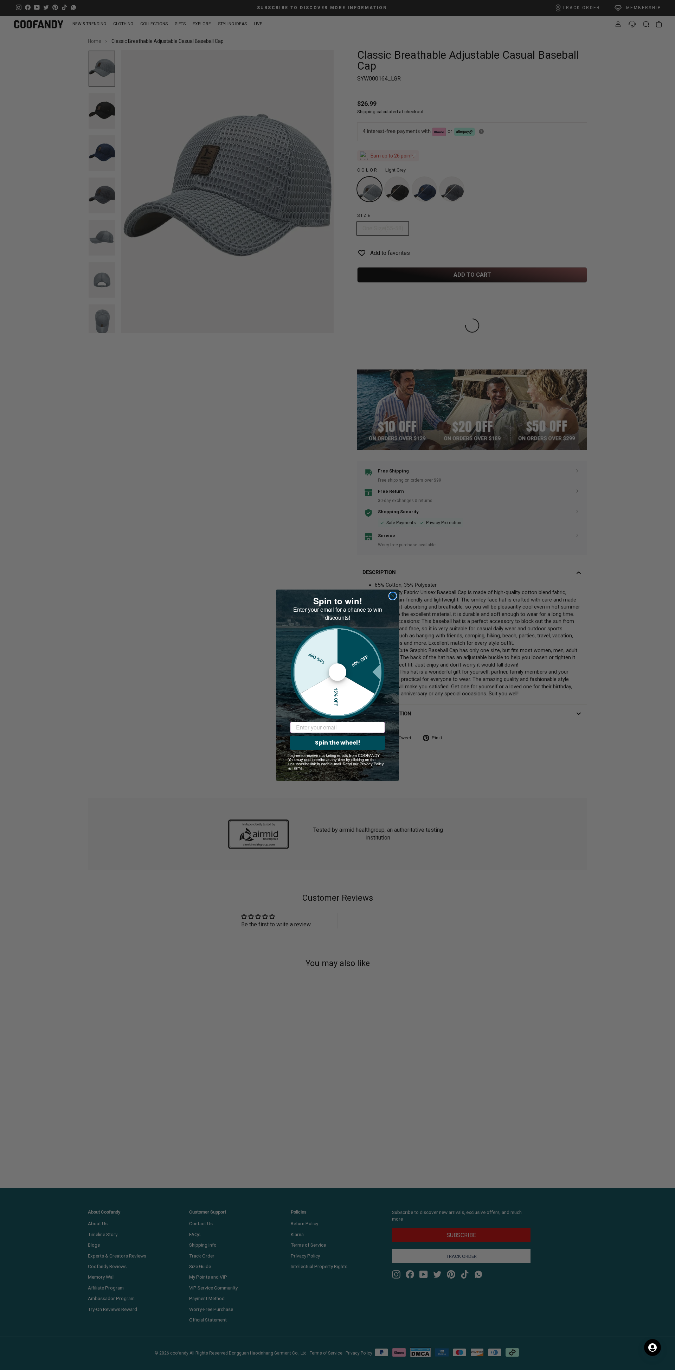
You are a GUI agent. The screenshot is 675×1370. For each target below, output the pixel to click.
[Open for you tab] (652, 1347)
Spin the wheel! (337, 743)
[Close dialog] (392, 595)
